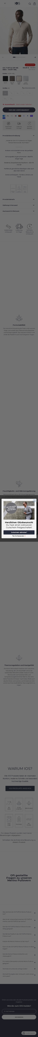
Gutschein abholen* (19, 532)
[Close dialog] (34, 500)
